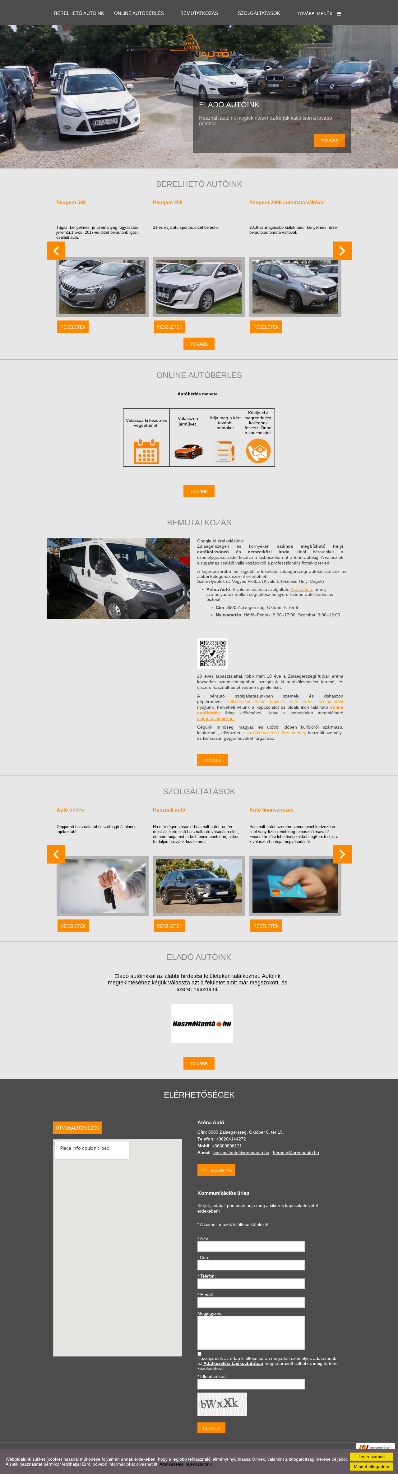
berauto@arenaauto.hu (296, 1152)
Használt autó (169, 810)
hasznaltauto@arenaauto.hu (241, 1152)
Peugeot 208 (168, 202)
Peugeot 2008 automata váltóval (287, 202)
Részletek (73, 327)
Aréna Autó (301, 589)
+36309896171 (227, 1145)
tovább (329, 140)
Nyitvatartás (216, 1170)
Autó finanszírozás (271, 810)
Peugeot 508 (71, 202)
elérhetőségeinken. (216, 718)
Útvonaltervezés (77, 1128)
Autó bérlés (70, 810)
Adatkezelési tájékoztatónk (186, 1464)
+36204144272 (231, 1138)
